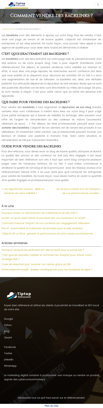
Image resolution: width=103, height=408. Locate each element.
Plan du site (51, 405)
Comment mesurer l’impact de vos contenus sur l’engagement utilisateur (46, 223)
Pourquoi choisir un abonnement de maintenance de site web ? (40, 213)
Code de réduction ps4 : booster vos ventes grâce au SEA (36, 264)
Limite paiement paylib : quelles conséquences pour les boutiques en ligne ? (47, 269)
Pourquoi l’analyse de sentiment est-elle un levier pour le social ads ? (43, 250)
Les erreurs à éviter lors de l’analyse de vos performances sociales (77, 191)
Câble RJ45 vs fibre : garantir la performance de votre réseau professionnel (47, 233)
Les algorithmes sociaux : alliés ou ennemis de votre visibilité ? (24, 191)
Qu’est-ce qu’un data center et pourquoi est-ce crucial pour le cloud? (43, 218)
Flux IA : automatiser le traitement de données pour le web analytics (42, 228)
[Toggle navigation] (98, 4)
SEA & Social (9, 29)
